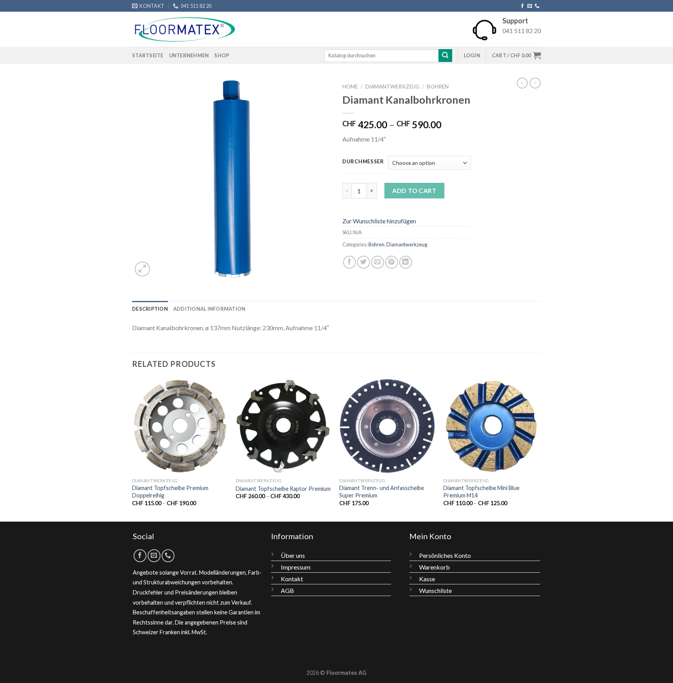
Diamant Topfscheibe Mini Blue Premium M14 (481, 492)
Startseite (148, 55)
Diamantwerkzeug (392, 86)
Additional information (209, 309)
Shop (221, 55)
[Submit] (445, 55)
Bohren (438, 86)
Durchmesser (363, 162)
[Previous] (132, 449)
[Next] (538, 449)
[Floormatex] (185, 29)
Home (350, 86)
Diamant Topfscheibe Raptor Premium (283, 488)
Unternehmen (189, 55)
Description (150, 309)
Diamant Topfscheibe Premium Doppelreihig (170, 492)
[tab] (150, 309)
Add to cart (414, 190)
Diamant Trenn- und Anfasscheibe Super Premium (381, 492)
